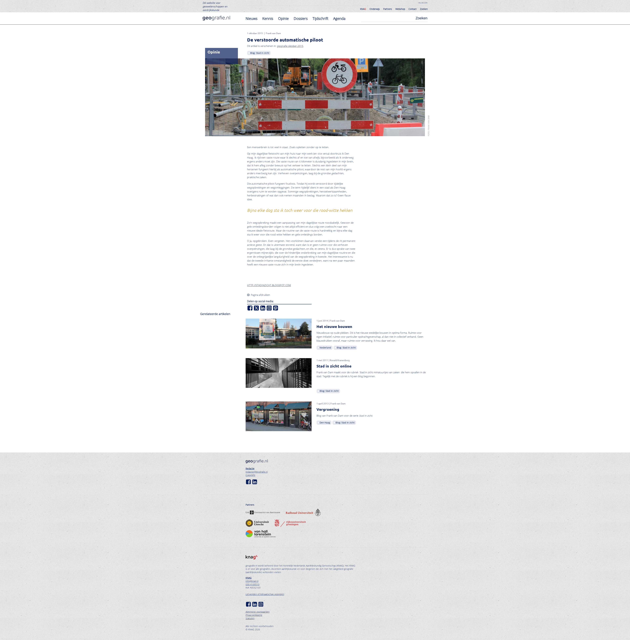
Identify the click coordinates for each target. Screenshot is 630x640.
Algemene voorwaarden (258, 611)
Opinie (283, 18)
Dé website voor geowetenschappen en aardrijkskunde (215, 6)
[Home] (216, 18)
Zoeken (424, 8)
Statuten (250, 618)
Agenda (339, 18)
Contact (413, 8)
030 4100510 (252, 584)
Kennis (267, 18)
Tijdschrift (320, 18)
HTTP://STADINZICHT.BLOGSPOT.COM (269, 285)
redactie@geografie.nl (257, 471)
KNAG (249, 577)
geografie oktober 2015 (290, 46)
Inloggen (422, 2)
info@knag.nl (252, 581)
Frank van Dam (273, 33)
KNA (363, 8)
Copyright (250, 475)
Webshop (400, 8)
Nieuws (251, 18)
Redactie (250, 468)
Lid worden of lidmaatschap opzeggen (265, 594)
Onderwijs (374, 8)
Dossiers (301, 18)
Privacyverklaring (254, 615)
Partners (387, 8)
